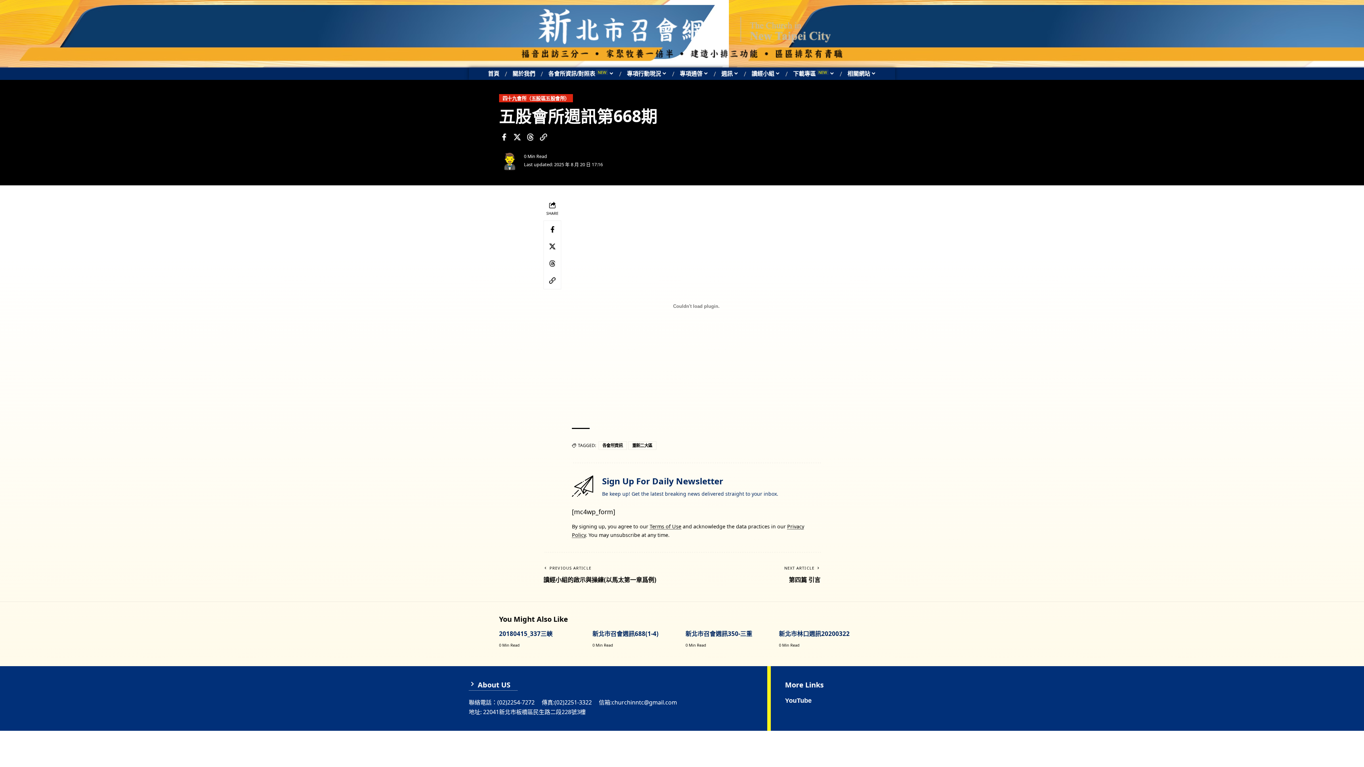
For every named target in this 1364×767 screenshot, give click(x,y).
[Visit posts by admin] (509, 160)
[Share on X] (517, 137)
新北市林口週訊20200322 (814, 634)
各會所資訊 (612, 445)
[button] (543, 137)
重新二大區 (642, 445)
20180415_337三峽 (526, 634)
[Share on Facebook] (504, 137)
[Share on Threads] (530, 137)
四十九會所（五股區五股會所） (536, 98)
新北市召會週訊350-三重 (719, 634)
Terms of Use (665, 526)
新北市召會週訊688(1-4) (625, 634)
